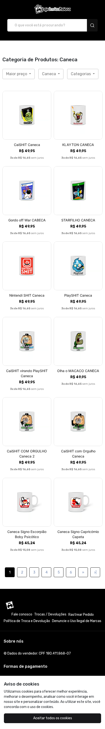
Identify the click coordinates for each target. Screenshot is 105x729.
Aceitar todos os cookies (52, 718)
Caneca (49, 74)
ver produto (26, 115)
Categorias (81, 74)
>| (95, 572)
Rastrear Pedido (81, 615)
